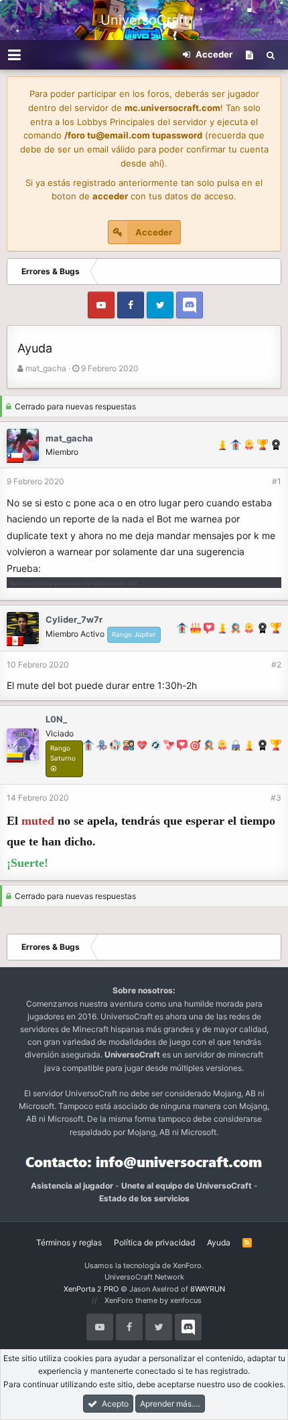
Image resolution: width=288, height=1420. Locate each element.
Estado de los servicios (144, 1198)
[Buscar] (270, 54)
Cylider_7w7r (74, 619)
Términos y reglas (69, 1242)
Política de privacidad (154, 1242)
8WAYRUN (207, 1289)
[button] (14, 55)
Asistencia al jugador (72, 1186)
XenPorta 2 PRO (91, 1289)
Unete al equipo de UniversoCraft (186, 1186)
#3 (276, 798)
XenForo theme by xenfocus (153, 1300)
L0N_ (56, 719)
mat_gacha (45, 368)
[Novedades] (249, 54)
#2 (276, 665)
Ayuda (218, 1242)
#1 (276, 481)
